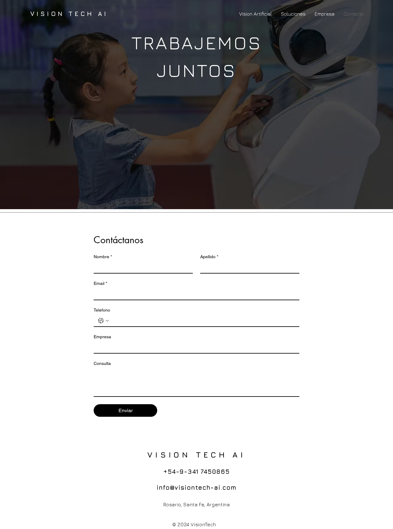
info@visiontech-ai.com (196, 487)
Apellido (209, 256)
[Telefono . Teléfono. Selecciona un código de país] (103, 320)
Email (100, 283)
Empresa (102, 336)
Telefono (102, 310)
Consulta (102, 363)
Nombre (103, 256)
